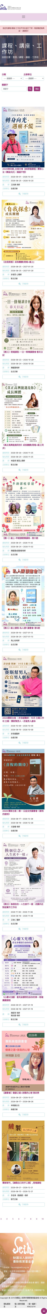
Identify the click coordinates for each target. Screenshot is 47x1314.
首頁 (15, 57)
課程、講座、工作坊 (29, 57)
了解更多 (25, 194)
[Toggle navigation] (24, 16)
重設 (37, 89)
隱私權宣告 (7, 1305)
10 (43, 1219)
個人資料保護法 (20, 1305)
